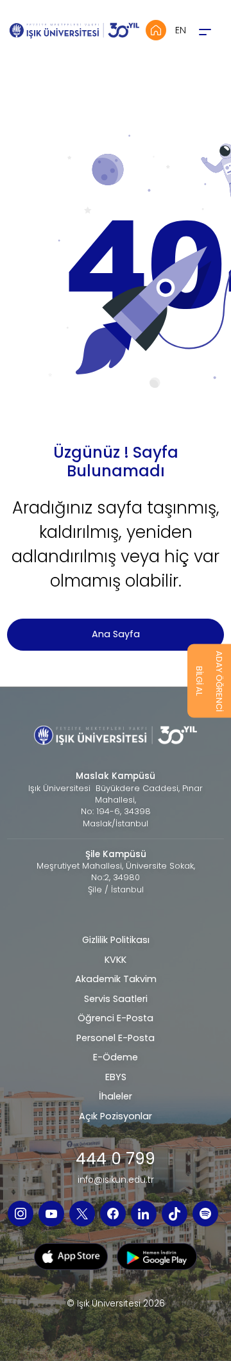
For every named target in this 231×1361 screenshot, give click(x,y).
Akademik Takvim (116, 979)
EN (180, 30)
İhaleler (115, 1096)
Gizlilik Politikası (116, 939)
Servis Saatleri (116, 998)
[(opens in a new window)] (20, 1213)
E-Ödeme (115, 1057)
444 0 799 (115, 1159)
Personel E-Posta (115, 1037)
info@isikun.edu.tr (116, 1180)
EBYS (115, 1077)
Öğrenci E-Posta (115, 1018)
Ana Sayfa (116, 634)
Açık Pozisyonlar (115, 1116)
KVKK (115, 959)
